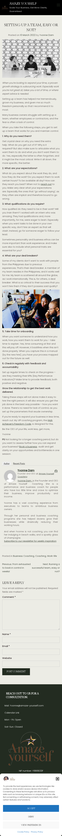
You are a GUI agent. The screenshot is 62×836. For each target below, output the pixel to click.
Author (6, 463)
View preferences (31, 825)
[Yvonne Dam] (10, 476)
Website (7, 658)
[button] (57, 778)
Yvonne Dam (46, 35)
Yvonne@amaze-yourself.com (26, 705)
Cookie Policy (23, 832)
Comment (9, 597)
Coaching (40, 556)
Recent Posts (19, 463)
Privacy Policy (37, 832)
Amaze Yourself (22, 4)
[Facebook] (56, 471)
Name (6, 634)
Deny (31, 816)
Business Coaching (23, 556)
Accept (31, 808)
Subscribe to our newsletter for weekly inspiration (30, 541)
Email (6, 646)
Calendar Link (12, 712)
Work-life (52, 556)
